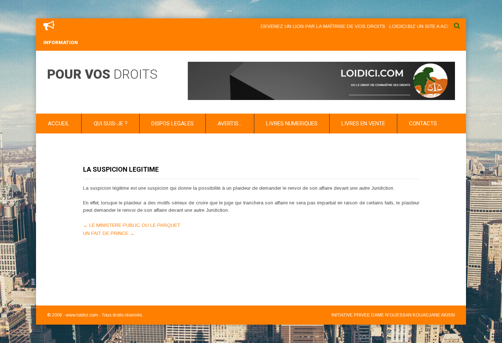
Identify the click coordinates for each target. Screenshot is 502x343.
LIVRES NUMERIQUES (292, 123)
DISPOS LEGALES (172, 123)
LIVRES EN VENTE (363, 123)
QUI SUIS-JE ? (111, 123)
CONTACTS (423, 123)
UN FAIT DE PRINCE (109, 233)
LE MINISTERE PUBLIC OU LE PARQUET (131, 225)
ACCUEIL (58, 123)
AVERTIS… (230, 123)
